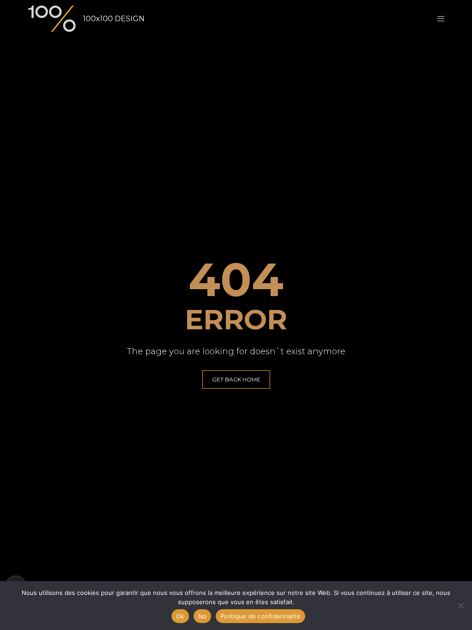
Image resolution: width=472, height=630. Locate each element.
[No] (460, 605)
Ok (180, 616)
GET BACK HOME (236, 379)
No (202, 616)
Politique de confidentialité (260, 616)
